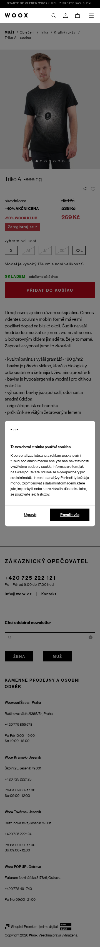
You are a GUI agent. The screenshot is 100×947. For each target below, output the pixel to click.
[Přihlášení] (65, 15)
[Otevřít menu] (91, 15)
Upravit (30, 515)
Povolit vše (69, 515)
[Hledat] (54, 15)
